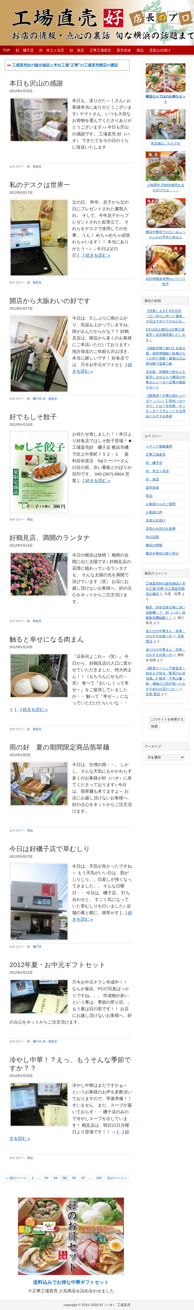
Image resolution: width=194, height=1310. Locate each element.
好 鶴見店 (34, 166)
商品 (30, 519)
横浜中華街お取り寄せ (162, 553)
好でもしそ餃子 (33, 416)
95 (65, 1178)
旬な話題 (152, 537)
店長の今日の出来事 (161, 529)
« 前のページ (16, 1178)
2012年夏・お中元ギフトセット (57, 964)
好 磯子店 (34, 398)
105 (99, 1178)
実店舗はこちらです (166, 143)
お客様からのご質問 (161, 504)
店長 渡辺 (153, 694)
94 (55, 1178)
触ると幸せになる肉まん (46, 639)
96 (74, 1178)
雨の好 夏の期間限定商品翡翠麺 (59, 747)
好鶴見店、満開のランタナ (49, 537)
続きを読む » (97, 255)
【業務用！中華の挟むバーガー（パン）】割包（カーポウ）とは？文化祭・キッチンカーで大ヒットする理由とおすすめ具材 (165, 406)
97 (83, 1178)
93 (46, 1178)
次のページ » (117, 1178)
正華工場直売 (156, 454)
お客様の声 (154, 512)
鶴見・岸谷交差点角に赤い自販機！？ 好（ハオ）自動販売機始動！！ (165, 612)
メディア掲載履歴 (159, 446)
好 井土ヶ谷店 (157, 471)
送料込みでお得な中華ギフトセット (71, 1282)
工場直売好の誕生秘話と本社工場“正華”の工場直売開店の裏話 (165, 589)
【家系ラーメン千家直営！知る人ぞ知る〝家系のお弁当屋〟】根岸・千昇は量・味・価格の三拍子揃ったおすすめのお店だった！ (165, 678)
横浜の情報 (154, 545)
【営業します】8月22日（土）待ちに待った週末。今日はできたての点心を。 (165, 316)
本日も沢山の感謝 (36, 83)
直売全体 (152, 487)
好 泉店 (152, 479)
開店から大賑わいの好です (50, 300)
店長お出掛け (156, 520)
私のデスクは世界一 (39, 184)
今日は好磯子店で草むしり (49, 848)
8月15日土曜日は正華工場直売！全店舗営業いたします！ (165, 335)
